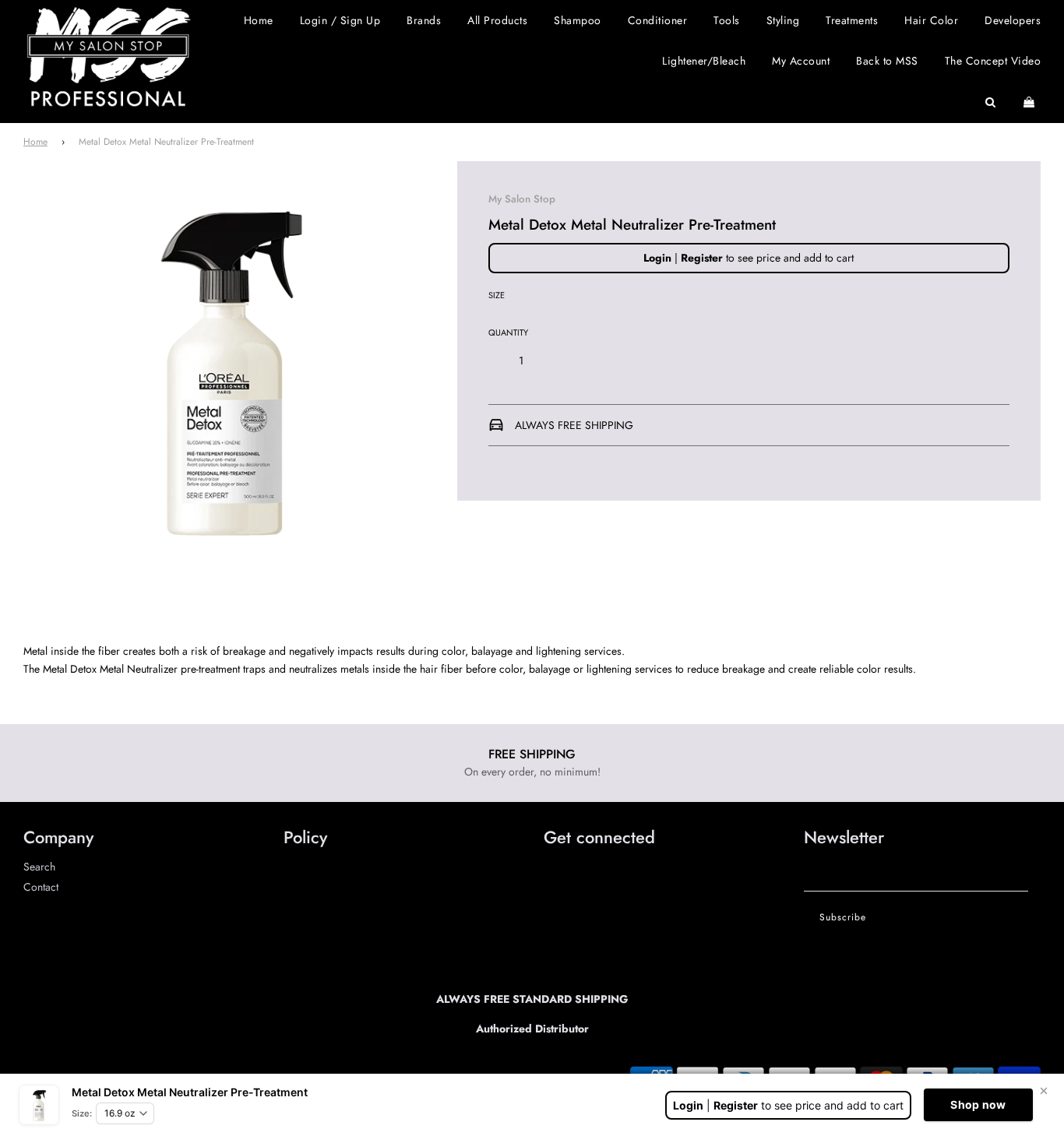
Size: (82, 1113)
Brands (424, 20)
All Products (497, 20)
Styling (783, 20)
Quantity (508, 332)
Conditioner (658, 20)
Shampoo (577, 20)
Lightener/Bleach (703, 61)
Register (702, 258)
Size (496, 296)
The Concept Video (993, 61)
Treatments (852, 20)
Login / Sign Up (340, 20)
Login (657, 258)
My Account (801, 61)
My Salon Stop (521, 199)
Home (258, 20)
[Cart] (1030, 102)
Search (39, 866)
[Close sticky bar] (1044, 1091)
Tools (726, 20)
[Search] (990, 102)
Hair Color (931, 20)
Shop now (978, 1104)
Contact (40, 887)
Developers (1013, 20)
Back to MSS (887, 61)
